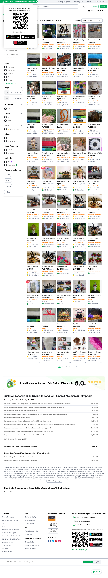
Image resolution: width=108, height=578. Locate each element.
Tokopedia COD (30, 520)
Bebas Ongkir (29, 523)
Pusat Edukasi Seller (32, 531)
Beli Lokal (5, 548)
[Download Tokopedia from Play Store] (96, 534)
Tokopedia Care (100, 2)
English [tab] (97, 562)
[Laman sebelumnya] (56, 366)
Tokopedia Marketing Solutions (12, 536)
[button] (98, 11)
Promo (89, 2)
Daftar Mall (28, 534)
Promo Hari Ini (6, 545)
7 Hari (8, 175)
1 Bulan (8, 186)
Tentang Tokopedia (64, 2)
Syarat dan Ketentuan (32, 545)
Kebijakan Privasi (30, 548)
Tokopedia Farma (7, 542)
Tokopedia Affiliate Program (11, 529)
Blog (3, 526)
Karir (3, 523)
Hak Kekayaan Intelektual (10, 520)
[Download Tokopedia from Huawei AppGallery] (96, 545)
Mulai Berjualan (78, 2)
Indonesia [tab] (88, 562)
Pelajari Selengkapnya (79, 549)
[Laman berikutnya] (76, 366)
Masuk (95, 6)
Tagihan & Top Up (30, 517)
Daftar (103, 6)
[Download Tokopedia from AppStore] (96, 539)
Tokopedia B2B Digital (9, 533)
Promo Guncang (7, 551)
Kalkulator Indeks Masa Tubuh (11, 539)
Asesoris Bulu (8, 492)
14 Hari (8, 180)
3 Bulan (8, 192)
